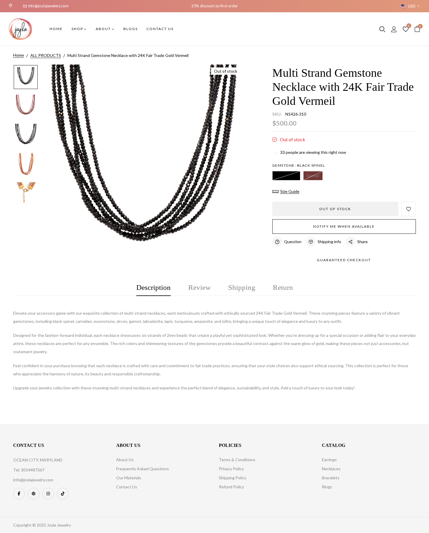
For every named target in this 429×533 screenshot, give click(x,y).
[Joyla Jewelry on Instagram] (48, 493)
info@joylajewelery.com (48, 6)
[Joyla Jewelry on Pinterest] (33, 493)
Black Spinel (286, 175)
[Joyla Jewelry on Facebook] (19, 493)
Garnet (313, 175)
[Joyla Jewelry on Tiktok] (63, 493)
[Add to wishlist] (408, 209)
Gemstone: (298, 165)
